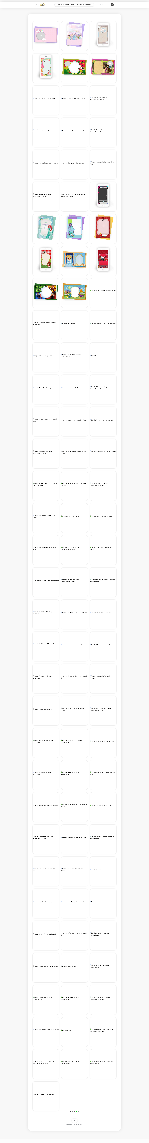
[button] (75, 1121)
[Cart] (100, 4)
